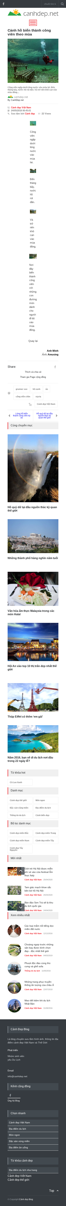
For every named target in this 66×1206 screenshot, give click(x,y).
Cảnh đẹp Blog (26, 1199)
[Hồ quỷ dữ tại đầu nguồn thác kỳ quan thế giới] (33, 468)
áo (47, 389)
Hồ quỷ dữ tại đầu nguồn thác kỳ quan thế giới (44, 415)
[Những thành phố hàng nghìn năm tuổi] (33, 536)
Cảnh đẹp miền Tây (45, 840)
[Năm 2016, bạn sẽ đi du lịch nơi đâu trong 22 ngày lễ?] (33, 739)
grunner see (21, 389)
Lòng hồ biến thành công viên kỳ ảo (21, 415)
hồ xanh (36, 389)
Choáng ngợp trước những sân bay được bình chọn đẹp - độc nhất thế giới (39, 947)
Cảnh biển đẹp (42, 815)
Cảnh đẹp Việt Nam (21, 107)
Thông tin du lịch (17, 815)
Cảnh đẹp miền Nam (19, 840)
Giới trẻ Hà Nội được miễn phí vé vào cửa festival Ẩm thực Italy (39, 872)
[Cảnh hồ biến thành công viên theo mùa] (33, 61)
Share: (12, 366)
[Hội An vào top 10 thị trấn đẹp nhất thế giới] (33, 642)
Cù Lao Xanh (16, 782)
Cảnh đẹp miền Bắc (19, 833)
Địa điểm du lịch (43, 808)
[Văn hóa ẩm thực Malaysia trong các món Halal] (33, 589)
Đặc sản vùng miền (19, 808)
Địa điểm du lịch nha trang (23, 1170)
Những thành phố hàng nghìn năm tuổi (33, 558)
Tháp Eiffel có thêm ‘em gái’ (25, 716)
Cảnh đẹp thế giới (18, 800)
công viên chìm (23, 396)
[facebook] (3, 3)
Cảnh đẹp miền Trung (46, 833)
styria (38, 396)
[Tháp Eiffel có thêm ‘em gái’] (33, 697)
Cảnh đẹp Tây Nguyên (16, 849)
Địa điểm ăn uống (18, 1147)
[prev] (21, 871)
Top (51, 1190)
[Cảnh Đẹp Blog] (33, 16)
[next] (21, 907)
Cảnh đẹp (30, 113)
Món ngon (40, 800)
